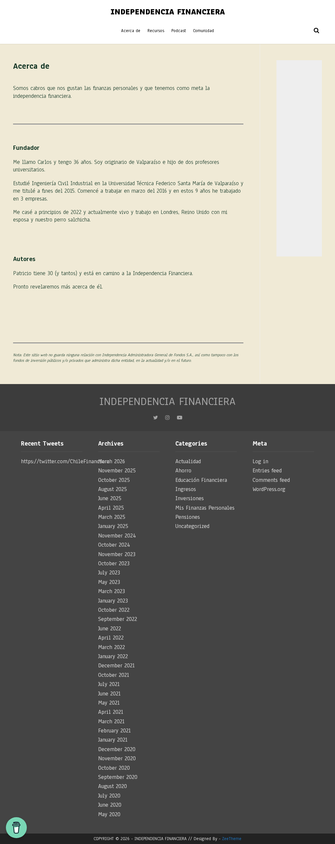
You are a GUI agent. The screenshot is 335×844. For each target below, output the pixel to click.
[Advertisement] (299, 158)
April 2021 (110, 712)
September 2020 (117, 777)
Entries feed (267, 470)
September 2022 (117, 619)
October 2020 (114, 768)
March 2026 (111, 461)
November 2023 (116, 554)
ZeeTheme (231, 839)
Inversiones (189, 498)
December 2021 (116, 665)
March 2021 (111, 721)
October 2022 (114, 610)
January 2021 (113, 740)
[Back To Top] (324, 834)
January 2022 (113, 656)
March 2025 (111, 517)
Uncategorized (192, 526)
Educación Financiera (201, 480)
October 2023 (114, 563)
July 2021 (109, 684)
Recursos (156, 31)
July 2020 (109, 796)
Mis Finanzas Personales (205, 508)
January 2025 (113, 526)
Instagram (167, 419)
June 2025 (109, 498)
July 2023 (109, 572)
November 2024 (117, 535)
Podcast (178, 31)
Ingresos (185, 489)
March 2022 (111, 647)
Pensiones (187, 517)
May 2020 (109, 814)
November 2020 (117, 758)
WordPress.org (269, 489)
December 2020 (116, 749)
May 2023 (109, 582)
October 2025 (114, 480)
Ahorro (183, 470)
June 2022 (109, 628)
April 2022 (111, 638)
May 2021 (109, 703)
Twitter (155, 419)
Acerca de (130, 31)
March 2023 (111, 591)
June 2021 (109, 693)
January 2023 (113, 601)
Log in (260, 461)
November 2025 (117, 470)
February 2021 (114, 730)
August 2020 (112, 786)
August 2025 (112, 489)
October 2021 (113, 675)
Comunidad (203, 31)
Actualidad (188, 461)
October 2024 (114, 545)
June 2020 (109, 805)
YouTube (179, 419)
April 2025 (111, 508)
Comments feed (271, 480)
